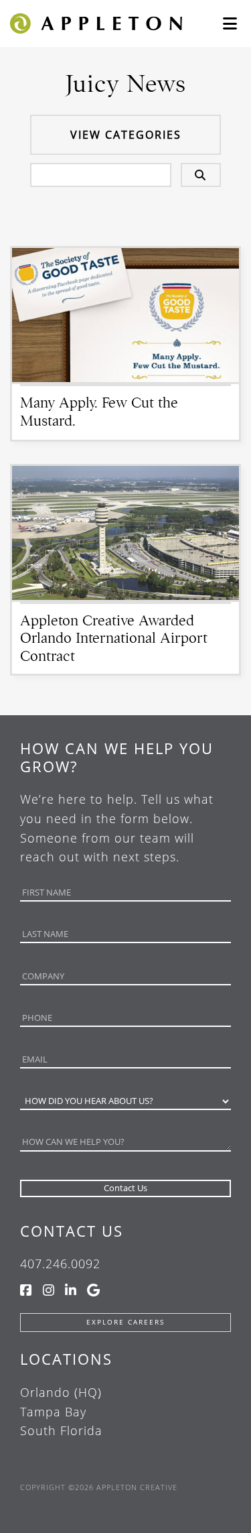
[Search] (201, 175)
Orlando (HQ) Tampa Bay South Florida (61, 1411)
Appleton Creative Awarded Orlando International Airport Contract (113, 638)
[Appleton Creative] (95, 22)
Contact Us (71, 1231)
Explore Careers (125, 1322)
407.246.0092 (60, 1263)
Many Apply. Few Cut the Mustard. (99, 411)
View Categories (125, 134)
